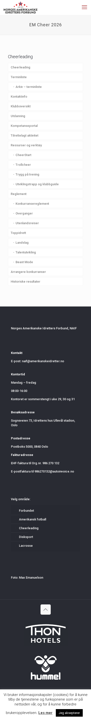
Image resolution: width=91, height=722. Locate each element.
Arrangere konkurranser (28, 272)
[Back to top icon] (46, 609)
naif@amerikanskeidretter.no (43, 361)
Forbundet (26, 510)
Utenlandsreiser (27, 223)
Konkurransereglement (32, 203)
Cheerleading (20, 67)
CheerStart (23, 155)
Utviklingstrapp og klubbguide (37, 184)
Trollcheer (23, 165)
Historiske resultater (25, 281)
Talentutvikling (26, 252)
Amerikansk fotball (32, 519)
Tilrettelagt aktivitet (24, 135)
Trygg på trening (27, 174)
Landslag (22, 242)
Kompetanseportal (24, 126)
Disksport (26, 537)
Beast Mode (24, 262)
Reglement (18, 194)
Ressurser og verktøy (26, 145)
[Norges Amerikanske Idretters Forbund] (20, 7)
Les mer (45, 713)
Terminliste (19, 77)
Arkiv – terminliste (29, 87)
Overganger (24, 213)
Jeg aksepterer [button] (69, 713)
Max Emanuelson (31, 577)
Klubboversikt (21, 106)
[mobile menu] (84, 7)
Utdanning (18, 116)
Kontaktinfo (19, 96)
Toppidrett (18, 233)
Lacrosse (26, 545)
